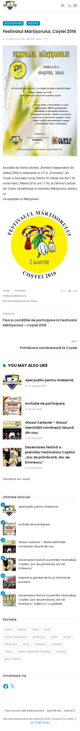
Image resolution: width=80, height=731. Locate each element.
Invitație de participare (45, 403)
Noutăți (33, 23)
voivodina (56, 644)
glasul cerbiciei (12, 659)
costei (6, 290)
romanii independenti (16, 637)
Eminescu (20, 290)
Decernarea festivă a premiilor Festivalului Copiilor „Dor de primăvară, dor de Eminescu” (50, 455)
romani (8, 651)
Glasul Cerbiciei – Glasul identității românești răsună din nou (49, 427)
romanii (67, 637)
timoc (26, 644)
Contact (69, 710)
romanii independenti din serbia (20, 301)
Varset (8, 629)
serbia (35, 629)
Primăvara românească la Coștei (48, 347)
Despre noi (54, 710)
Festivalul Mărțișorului (14, 295)
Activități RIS (13, 23)
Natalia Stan (11, 644)
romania (22, 629)
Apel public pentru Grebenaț (49, 380)
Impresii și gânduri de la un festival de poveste (44, 580)
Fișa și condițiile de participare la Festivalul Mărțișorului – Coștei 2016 (40, 322)
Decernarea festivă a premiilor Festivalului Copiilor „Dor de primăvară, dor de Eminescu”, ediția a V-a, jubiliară (47, 599)
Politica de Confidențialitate (24, 710)
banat (47, 629)
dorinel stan (39, 637)
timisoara (61, 651)
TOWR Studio (42, 722)
